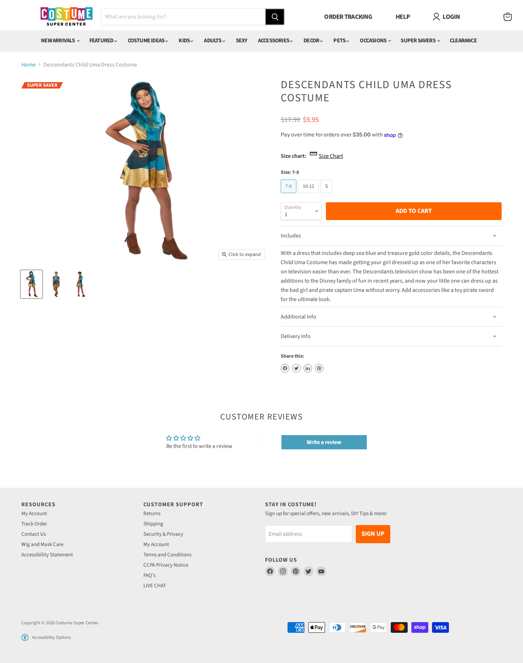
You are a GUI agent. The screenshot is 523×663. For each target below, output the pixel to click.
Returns (151, 513)
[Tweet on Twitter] (296, 368)
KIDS (184, 40)
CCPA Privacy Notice (165, 565)
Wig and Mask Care (42, 544)
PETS (339, 40)
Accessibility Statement (47, 554)
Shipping (153, 524)
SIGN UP (373, 533)
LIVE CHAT (154, 585)
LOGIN (451, 16)
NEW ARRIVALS (58, 40)
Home (28, 65)
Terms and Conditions (167, 554)
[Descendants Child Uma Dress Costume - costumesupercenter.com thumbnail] (31, 284)
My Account (34, 513)
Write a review (324, 442)
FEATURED (101, 40)
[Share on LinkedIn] (307, 368)
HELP (403, 16)
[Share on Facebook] (285, 368)
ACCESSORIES (274, 40)
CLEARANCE (463, 40)
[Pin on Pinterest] (319, 368)
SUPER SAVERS (418, 40)
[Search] (274, 17)
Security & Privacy (163, 534)
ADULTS (213, 40)
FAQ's (149, 575)
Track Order (34, 524)
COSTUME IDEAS (146, 40)
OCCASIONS (373, 40)
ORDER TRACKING (348, 16)
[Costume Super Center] (66, 17)
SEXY (241, 40)
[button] (24, 637)
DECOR (311, 40)
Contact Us (33, 534)
